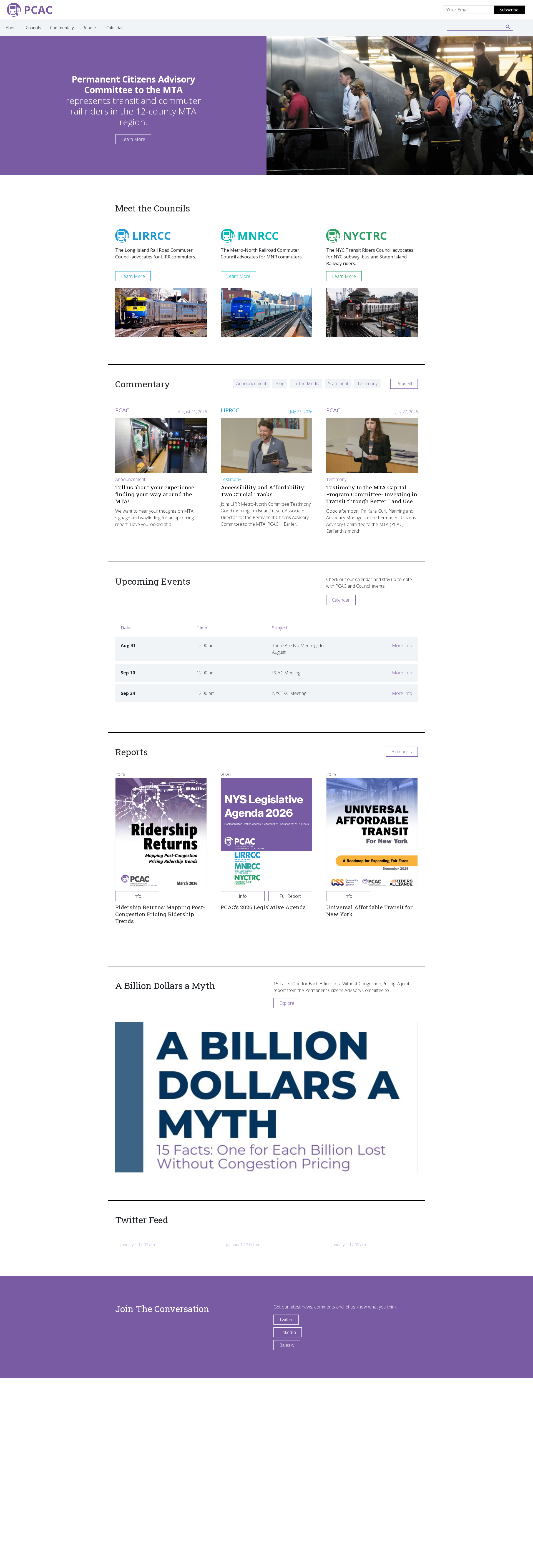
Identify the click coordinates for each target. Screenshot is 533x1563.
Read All (404, 384)
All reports (402, 752)
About (11, 27)
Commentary (62, 27)
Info (137, 896)
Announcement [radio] (251, 383)
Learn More (133, 139)
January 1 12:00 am (138, 1244)
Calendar (114, 27)
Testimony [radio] (367, 383)
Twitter (286, 1320)
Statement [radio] (338, 383)
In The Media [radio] (306, 383)
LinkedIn (287, 1332)
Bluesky (286, 1345)
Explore (286, 1003)
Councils (33, 27)
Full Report (290, 896)
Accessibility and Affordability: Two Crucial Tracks (263, 491)
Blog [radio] (279, 383)
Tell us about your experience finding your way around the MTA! (154, 494)
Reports (90, 27)
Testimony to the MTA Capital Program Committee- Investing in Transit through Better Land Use (371, 494)
